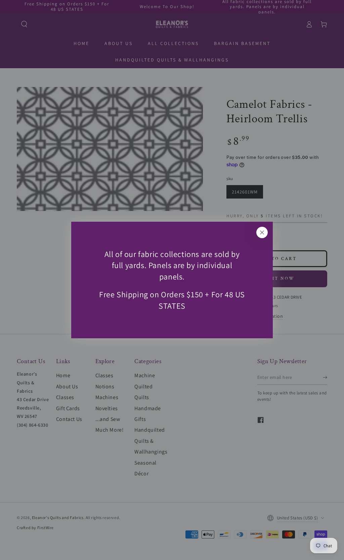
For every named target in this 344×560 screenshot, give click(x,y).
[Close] (262, 232)
